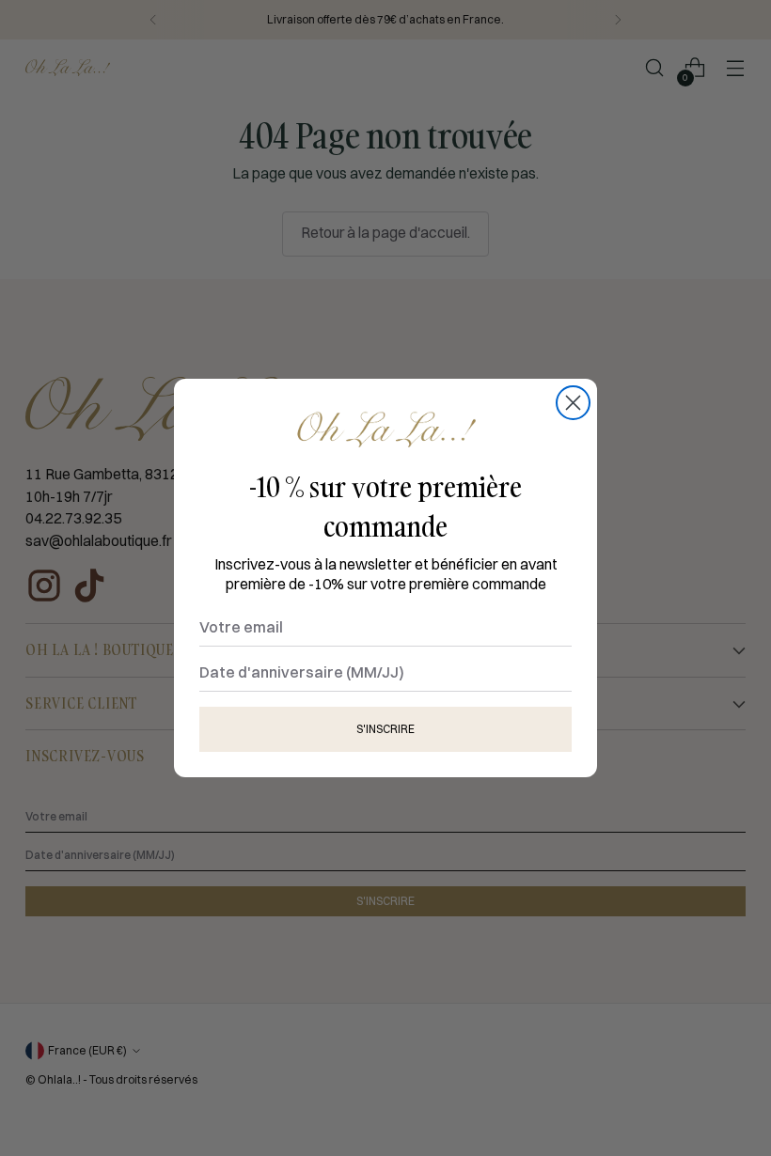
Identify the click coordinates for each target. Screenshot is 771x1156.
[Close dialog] (573, 402)
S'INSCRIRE (385, 729)
